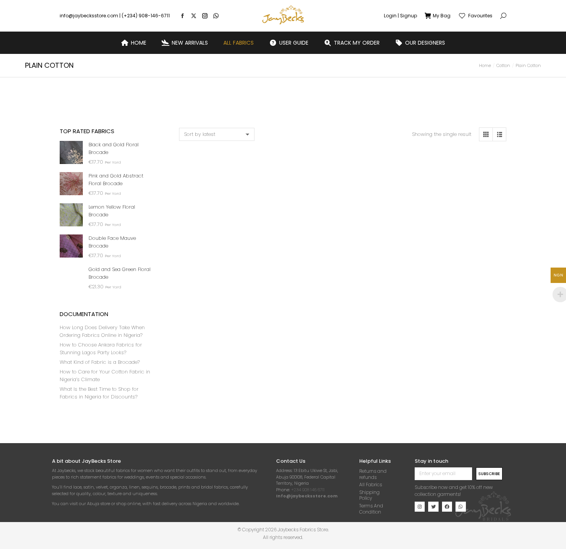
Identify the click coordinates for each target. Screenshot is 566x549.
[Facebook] (447, 507)
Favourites (480, 16)
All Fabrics (370, 484)
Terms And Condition (371, 508)
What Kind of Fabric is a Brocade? (100, 362)
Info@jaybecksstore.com (307, 496)
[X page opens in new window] (194, 16)
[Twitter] (433, 507)
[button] (114, 6)
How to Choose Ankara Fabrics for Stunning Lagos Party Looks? (101, 348)
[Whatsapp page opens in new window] (216, 16)
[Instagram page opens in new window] (205, 16)
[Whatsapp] (460, 507)
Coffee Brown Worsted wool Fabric (215, 238)
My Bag (441, 16)
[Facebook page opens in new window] (183, 16)
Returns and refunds (373, 474)
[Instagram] (420, 507)
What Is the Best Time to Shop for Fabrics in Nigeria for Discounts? (99, 392)
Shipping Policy (369, 495)
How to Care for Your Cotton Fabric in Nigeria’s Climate (105, 375)
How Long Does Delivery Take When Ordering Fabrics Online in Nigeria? (102, 331)
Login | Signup (400, 16)
